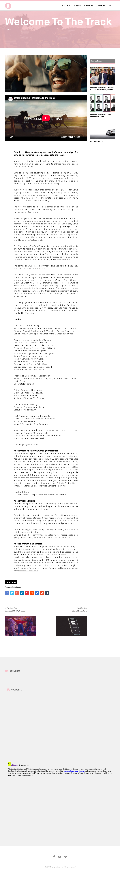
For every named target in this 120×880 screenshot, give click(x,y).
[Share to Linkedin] (22, 593)
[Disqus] (62, 727)
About (77, 5)
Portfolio (66, 5)
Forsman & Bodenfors (34, 268)
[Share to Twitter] (12, 593)
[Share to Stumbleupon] (42, 593)
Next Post (79, 609)
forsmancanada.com (28, 570)
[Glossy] (12, 5)
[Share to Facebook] (7, 593)
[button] (110, 6)
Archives (101, 5)
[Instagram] (59, 857)
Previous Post (15, 609)
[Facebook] (53, 857)
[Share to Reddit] (32, 593)
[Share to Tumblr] (47, 593)
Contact (88, 5)
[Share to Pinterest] (27, 593)
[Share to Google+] (17, 593)
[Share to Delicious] (37, 593)
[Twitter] (65, 857)
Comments (15, 671)
